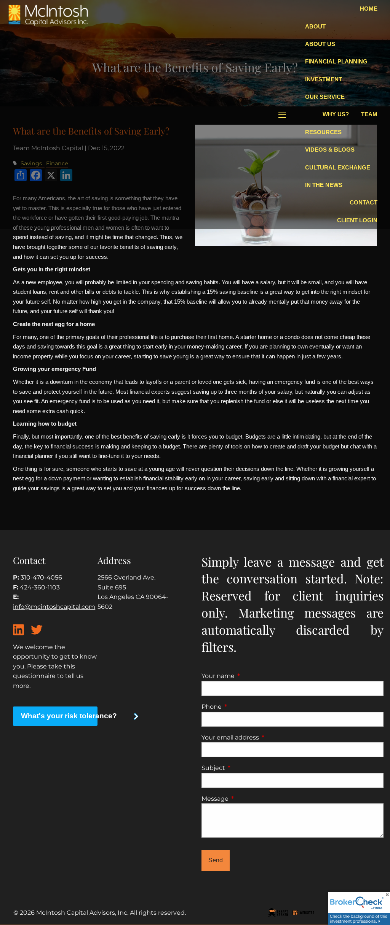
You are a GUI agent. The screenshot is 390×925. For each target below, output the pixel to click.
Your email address (262, 737)
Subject (245, 767)
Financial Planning (336, 61)
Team (369, 114)
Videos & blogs (330, 149)
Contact (363, 202)
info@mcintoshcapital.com (54, 606)
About (315, 26)
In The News (323, 185)
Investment (323, 79)
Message (246, 798)
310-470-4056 (41, 577)
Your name (249, 675)
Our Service (325, 96)
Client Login (357, 220)
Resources (323, 132)
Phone (243, 706)
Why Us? (336, 114)
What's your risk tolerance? (59, 716)
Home (368, 8)
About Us (320, 44)
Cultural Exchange (337, 167)
